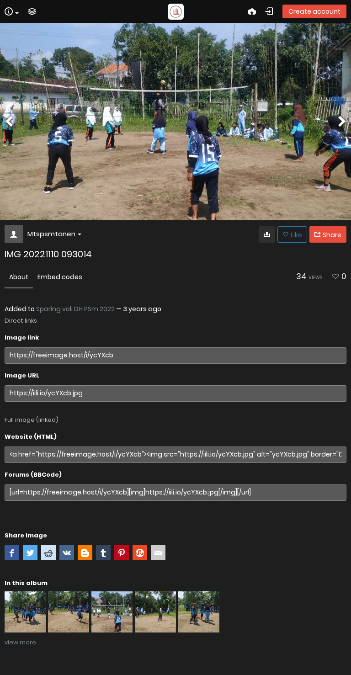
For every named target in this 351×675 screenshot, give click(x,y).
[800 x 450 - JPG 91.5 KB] (267, 234)
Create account (314, 11)
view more (20, 642)
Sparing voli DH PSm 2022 (75, 309)
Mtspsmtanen (51, 234)
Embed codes (59, 277)
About (18, 277)
